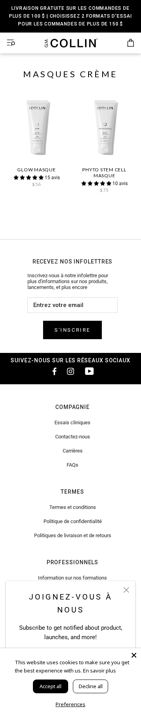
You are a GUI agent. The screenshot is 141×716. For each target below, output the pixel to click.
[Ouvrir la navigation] (11, 43)
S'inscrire (72, 330)
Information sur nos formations (72, 578)
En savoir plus (99, 670)
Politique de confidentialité (72, 521)
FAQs (72, 465)
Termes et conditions (72, 507)
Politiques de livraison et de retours (72, 535)
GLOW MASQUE (36, 170)
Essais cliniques (72, 422)
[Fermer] (126, 590)
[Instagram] (70, 371)
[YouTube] (89, 371)
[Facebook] (51, 371)
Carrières (73, 451)
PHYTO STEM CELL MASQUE (104, 172)
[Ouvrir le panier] (130, 43)
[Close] (134, 655)
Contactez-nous (72, 437)
